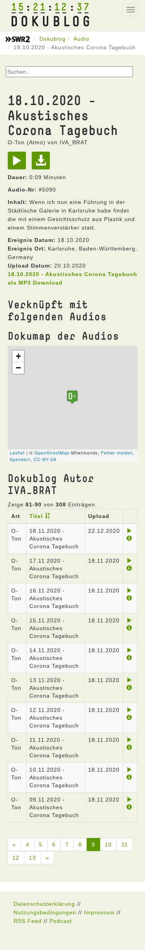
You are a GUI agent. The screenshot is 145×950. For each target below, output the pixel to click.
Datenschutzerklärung (44, 904)
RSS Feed (28, 921)
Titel (36, 516)
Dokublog (52, 39)
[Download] (43, 163)
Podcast (60, 921)
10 (108, 844)
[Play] (19, 163)
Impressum (99, 912)
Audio (81, 39)
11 (124, 844)
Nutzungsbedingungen (45, 912)
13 (32, 858)
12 (15, 858)
